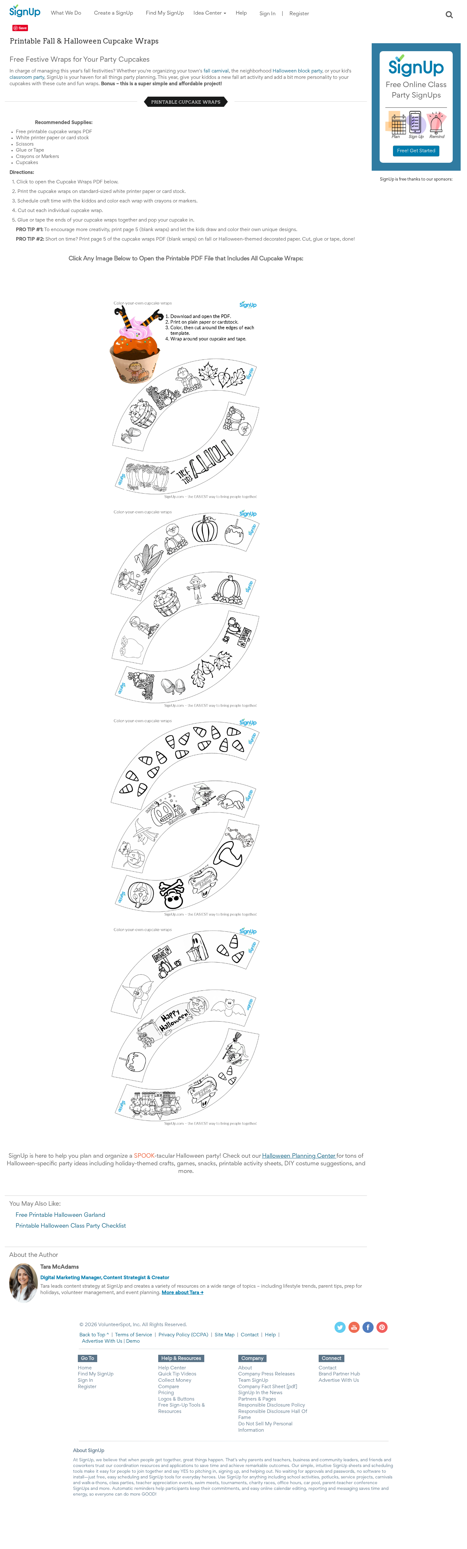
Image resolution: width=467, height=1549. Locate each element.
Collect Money (174, 1380)
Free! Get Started (416, 151)
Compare (168, 1387)
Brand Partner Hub (339, 1374)
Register (299, 14)
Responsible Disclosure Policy (271, 1405)
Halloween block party (297, 71)
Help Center (172, 1368)
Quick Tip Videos (177, 1374)
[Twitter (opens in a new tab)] (340, 1327)
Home (85, 1368)
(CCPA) (199, 1335)
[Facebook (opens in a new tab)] (368, 1327)
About (245, 1368)
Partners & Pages (257, 1399)
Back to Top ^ (94, 1335)
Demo (133, 1341)
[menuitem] (66, 13)
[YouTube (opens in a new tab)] (354, 1327)
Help (270, 1335)
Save (23, 27)
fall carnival (216, 71)
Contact (250, 1335)
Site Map (224, 1335)
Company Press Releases (266, 1374)
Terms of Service (133, 1335)
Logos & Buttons (176, 1399)
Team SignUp (253, 1380)
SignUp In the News (260, 1393)
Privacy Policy (174, 1335)
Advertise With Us (102, 1341)
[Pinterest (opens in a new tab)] (382, 1327)
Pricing (166, 1393)
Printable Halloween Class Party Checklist (71, 1226)
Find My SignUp (95, 1374)
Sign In (267, 14)
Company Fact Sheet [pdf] (267, 1387)
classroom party (27, 77)
